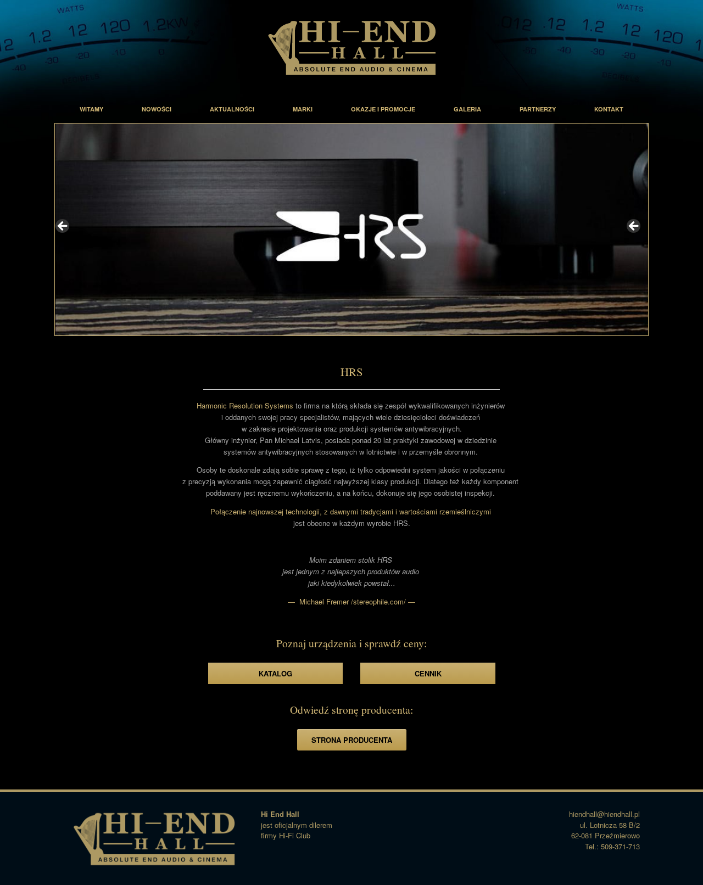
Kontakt (608, 109)
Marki (303, 109)
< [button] (63, 227)
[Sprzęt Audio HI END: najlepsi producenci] (351, 47)
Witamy (91, 109)
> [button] (634, 227)
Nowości (156, 109)
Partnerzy (538, 109)
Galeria (467, 109)
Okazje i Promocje (383, 109)
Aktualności (232, 109)
